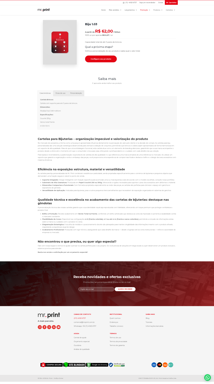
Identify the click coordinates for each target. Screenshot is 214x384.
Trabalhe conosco (116, 326)
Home (103, 10)
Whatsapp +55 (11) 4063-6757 (85, 326)
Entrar (160, 3)
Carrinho (172, 2)
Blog (147, 318)
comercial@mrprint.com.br (84, 322)
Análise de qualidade (82, 349)
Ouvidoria (77, 345)
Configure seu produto (101, 59)
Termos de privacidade (118, 341)
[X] (49, 327)
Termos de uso (115, 338)
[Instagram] (40, 327)
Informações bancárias (154, 326)
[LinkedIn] (54, 327)
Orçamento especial (82, 341)
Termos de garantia (117, 345)
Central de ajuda (80, 338)
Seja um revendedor (147, 3)
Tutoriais (149, 322)
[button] (207, 377)
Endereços (114, 322)
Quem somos (115, 318)
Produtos (156, 10)
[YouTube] (59, 327)
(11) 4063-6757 (130, 3)
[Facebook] (44, 327)
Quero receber (125, 289)
